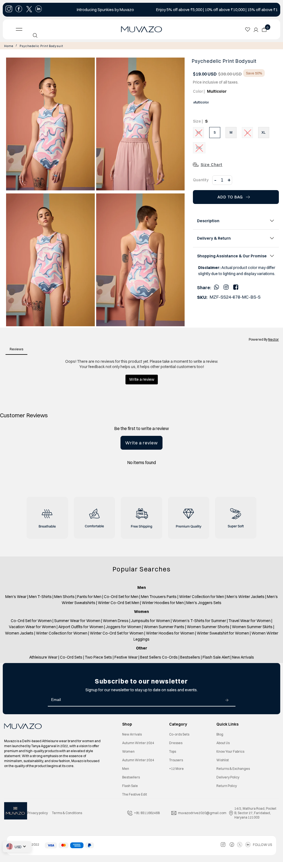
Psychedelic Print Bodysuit (41, 46)
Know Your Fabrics (230, 751)
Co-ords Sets (179, 734)
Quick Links (227, 724)
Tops (172, 751)
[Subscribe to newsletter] (226, 699)
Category (178, 724)
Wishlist (222, 760)
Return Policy (226, 786)
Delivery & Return (214, 238)
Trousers (176, 760)
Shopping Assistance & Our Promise (232, 255)
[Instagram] (226, 286)
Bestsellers (131, 777)
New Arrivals (132, 734)
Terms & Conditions (67, 813)
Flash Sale (130, 786)
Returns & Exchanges (233, 769)
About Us (223, 743)
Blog (219, 734)
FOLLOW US (262, 845)
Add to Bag (230, 197)
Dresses (175, 743)
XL (263, 132)
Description (208, 220)
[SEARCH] (35, 35)
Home (9, 46)
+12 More (176, 769)
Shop (127, 724)
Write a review (141, 443)
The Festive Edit (134, 794)
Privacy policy (37, 813)
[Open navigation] (42, 29)
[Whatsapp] (216, 286)
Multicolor (201, 102)
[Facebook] (235, 286)
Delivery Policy (227, 777)
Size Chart (211, 164)
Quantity (201, 179)
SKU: (202, 297)
